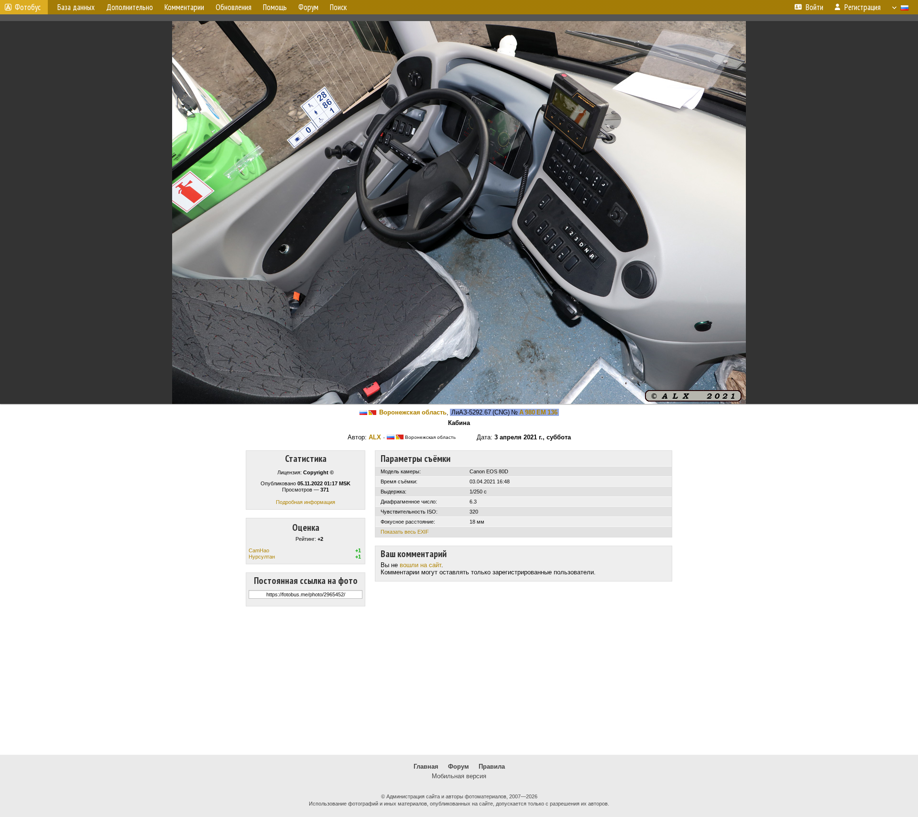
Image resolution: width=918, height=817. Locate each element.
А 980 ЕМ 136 (538, 412)
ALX (375, 437)
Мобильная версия (459, 776)
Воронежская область (413, 412)
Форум (458, 766)
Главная (426, 766)
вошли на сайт (420, 565)
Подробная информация (305, 502)
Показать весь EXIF (405, 532)
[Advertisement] (459, 681)
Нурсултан (262, 557)
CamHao (259, 550)
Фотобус (28, 7)
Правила (492, 766)
